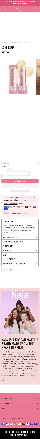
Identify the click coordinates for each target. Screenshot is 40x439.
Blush (2, 27)
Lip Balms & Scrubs (14, 43)
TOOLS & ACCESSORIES (9, 34)
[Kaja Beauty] (20, 8)
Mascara (3, 18)
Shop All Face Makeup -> (9, 32)
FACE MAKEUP (6, 25)
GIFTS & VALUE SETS (21, 37)
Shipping (8, 213)
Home (3, 43)
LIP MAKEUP (5, 20)
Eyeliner (24, 15)
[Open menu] (2, 9)
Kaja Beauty (18, 418)
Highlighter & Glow (7, 29)
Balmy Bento (17, 20)
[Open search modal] (6, 9)
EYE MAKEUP (17, 13)
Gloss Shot (4, 22)
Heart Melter (15, 22)
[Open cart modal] (37, 9)
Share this (8, 270)
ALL (8, 13)
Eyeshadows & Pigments (9, 15)
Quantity (4, 166)
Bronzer (10, 27)
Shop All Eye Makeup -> (18, 18)
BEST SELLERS (5, 37)
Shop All (26, 22)
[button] (20, 185)
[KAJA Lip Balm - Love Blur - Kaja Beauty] (18, 77)
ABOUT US (4, 39)
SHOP (2, 13)
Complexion (19, 25)
